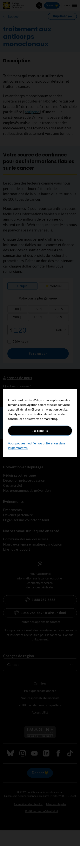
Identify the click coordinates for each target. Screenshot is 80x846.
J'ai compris (40, 430)
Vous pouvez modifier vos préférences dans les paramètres (36, 445)
